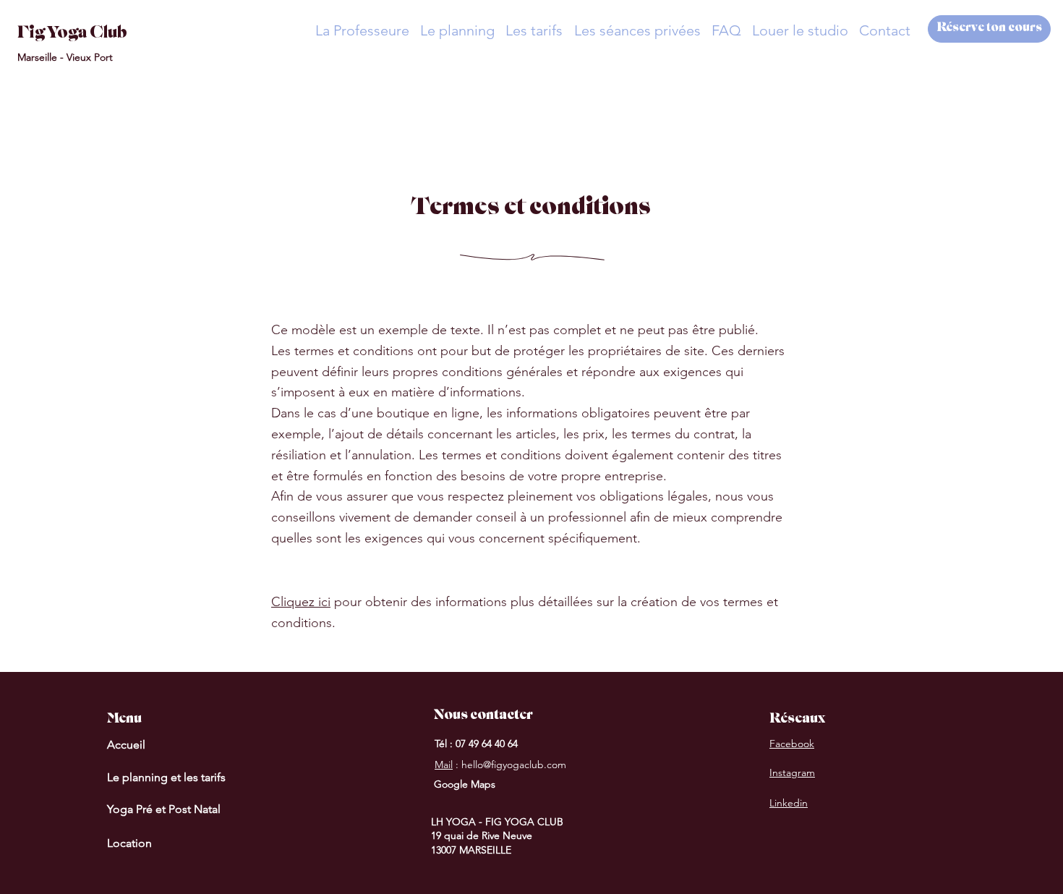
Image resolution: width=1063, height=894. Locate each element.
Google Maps (464, 784)
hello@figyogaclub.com (513, 764)
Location (129, 843)
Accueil (126, 745)
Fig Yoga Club (72, 34)
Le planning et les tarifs (166, 777)
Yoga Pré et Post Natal (164, 809)
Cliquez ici (300, 602)
